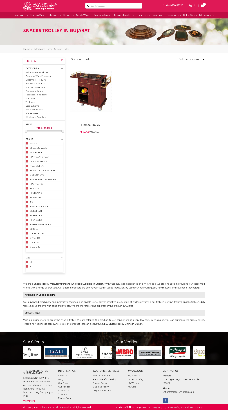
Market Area (64, 398)
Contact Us (63, 390)
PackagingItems (101, 15)
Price (29, 124)
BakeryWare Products (37, 72)
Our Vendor (64, 386)
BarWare (67, 15)
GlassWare (54, 15)
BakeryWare (20, 15)
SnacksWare (82, 15)
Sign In (192, 5)
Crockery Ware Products (38, 76)
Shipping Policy (101, 386)
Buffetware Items (42, 49)
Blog (60, 379)
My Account (134, 375)
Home (26, 49)
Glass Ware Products (36, 80)
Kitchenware (32, 113)
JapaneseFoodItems (124, 15)
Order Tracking (135, 379)
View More (29, 400)
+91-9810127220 (174, 5)
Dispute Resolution (102, 390)
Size (28, 257)
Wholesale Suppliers (36, 117)
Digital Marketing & (172, 407)
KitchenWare (206, 15)
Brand (29, 139)
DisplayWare (173, 15)
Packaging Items (34, 91)
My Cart (132, 386)
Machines (144, 15)
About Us (62, 375)
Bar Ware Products (35, 83)
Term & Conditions (102, 375)
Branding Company (192, 407)
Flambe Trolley (90, 125)
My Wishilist (133, 383)
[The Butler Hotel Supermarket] (52, 6)
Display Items (32, 106)
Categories (32, 68)
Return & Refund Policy (104, 379)
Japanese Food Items (36, 94)
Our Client (63, 383)
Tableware (157, 15)
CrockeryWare (37, 15)
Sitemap (62, 394)
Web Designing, (154, 407)
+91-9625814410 (186, 392)
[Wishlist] (107, 68)
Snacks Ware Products (37, 87)
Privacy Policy (100, 383)
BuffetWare (189, 15)
